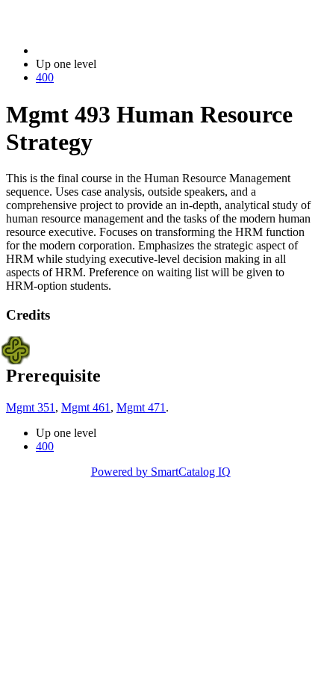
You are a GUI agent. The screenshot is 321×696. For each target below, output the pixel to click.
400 (45, 77)
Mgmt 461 (85, 407)
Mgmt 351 (30, 407)
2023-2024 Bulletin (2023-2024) (113, 50)
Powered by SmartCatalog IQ (161, 471)
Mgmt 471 (141, 407)
